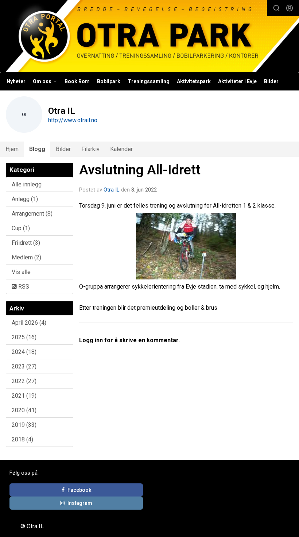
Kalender (121, 149)
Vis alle (21, 271)
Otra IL (112, 189)
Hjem (12, 149)
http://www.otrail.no (72, 120)
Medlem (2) (26, 257)
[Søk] (276, 8)
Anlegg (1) (25, 199)
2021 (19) (24, 395)
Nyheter (16, 81)
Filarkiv (90, 149)
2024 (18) (24, 351)
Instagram (79, 503)
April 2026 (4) (29, 322)
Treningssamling (149, 81)
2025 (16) (24, 337)
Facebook (79, 490)
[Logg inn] (289, 8)
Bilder (271, 81)
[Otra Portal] (149, 37)
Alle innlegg (27, 184)
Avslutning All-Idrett (140, 170)
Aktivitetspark (194, 81)
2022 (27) (24, 381)
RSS (23, 286)
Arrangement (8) (32, 213)
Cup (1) (21, 228)
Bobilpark (108, 81)
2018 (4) (22, 439)
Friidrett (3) (26, 242)
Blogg (37, 149)
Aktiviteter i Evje (237, 81)
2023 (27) (24, 366)
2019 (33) (24, 424)
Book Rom (77, 81)
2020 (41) (24, 410)
